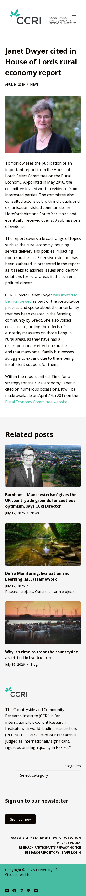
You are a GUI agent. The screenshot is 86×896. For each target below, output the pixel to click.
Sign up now (20, 819)
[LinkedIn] (21, 890)
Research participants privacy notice (50, 848)
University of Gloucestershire (31, 872)
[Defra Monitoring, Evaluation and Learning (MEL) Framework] (43, 544)
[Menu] (74, 17)
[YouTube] (36, 890)
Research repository (42, 853)
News (34, 84)
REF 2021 (64, 747)
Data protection (67, 838)
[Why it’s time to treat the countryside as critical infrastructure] (43, 622)
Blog (34, 664)
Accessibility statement (30, 838)
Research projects (19, 591)
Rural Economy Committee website (36, 402)
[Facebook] (14, 890)
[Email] (7, 890)
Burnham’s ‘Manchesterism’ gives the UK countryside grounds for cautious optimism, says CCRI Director (40, 500)
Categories (72, 765)
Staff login (71, 853)
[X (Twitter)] (28, 890)
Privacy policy (69, 843)
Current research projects (55, 591)
